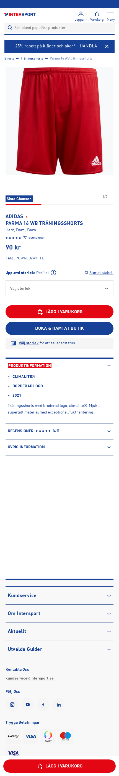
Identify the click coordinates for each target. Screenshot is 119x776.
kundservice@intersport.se (30, 678)
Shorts (9, 58)
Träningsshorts (32, 58)
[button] (59, 121)
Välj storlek (29, 343)
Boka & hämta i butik (59, 328)
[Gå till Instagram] (13, 704)
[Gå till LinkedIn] (60, 704)
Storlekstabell (101, 272)
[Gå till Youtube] (29, 704)
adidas (14, 216)
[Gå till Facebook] (44, 704)
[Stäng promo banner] (107, 46)
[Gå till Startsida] (20, 14)
